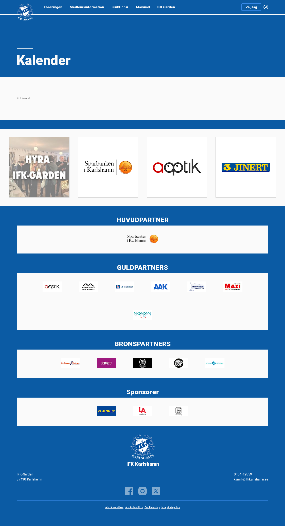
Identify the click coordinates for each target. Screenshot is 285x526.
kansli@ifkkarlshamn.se (251, 479)
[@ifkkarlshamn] (142, 491)
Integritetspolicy (170, 507)
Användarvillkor (134, 507)
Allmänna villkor (114, 507)
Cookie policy (152, 507)
